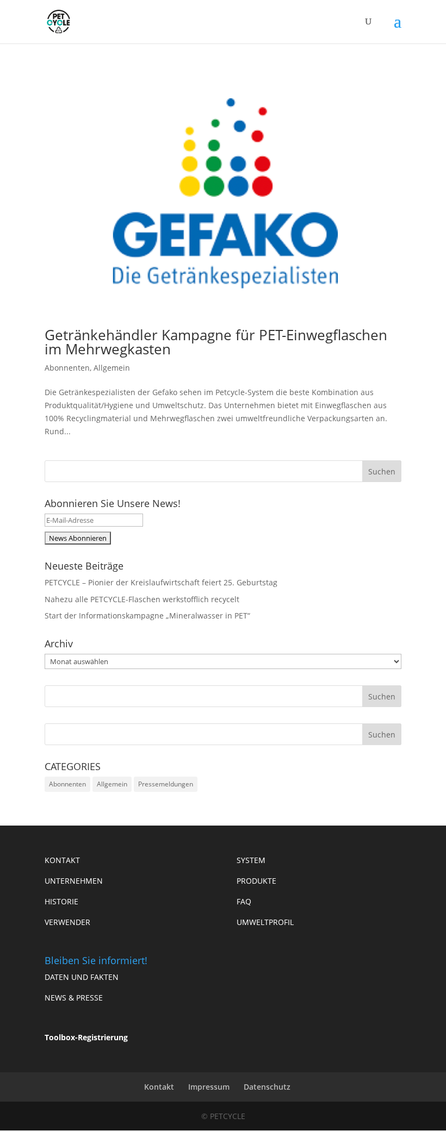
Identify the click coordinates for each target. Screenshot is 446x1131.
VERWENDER (67, 922)
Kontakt (159, 1087)
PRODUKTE (256, 881)
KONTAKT (62, 860)
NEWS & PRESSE (74, 997)
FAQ (244, 901)
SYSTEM (251, 860)
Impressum (209, 1087)
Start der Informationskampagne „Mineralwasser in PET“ (147, 615)
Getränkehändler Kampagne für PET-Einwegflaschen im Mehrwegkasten (216, 342)
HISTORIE (61, 901)
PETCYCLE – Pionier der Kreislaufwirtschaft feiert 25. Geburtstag (161, 582)
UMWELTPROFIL (265, 922)
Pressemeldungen (165, 784)
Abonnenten (67, 368)
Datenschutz (267, 1087)
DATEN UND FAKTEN (82, 977)
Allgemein (112, 368)
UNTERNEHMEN (74, 881)
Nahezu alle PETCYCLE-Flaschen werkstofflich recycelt (142, 599)
